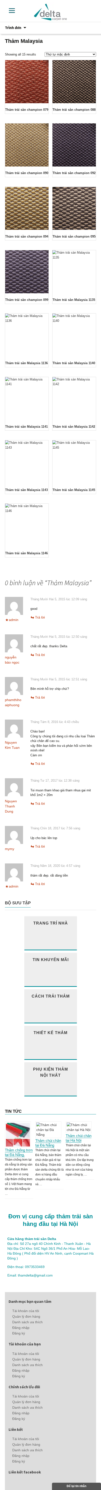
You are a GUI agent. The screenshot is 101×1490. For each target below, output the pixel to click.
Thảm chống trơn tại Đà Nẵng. (19, 1152)
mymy (9, 849)
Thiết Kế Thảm (50, 1032)
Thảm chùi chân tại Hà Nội (78, 1138)
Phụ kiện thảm (50, 1072)
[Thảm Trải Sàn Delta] (50, 12)
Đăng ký (18, 1333)
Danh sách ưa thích (27, 1322)
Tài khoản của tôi (25, 1311)
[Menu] (12, 10)
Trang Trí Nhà (50, 923)
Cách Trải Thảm (51, 996)
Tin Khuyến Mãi (51, 959)
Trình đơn (13, 27)
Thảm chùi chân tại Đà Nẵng (48, 1142)
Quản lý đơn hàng (26, 1316)
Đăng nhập (20, 1328)
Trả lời (40, 617)
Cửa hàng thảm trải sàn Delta (31, 1239)
